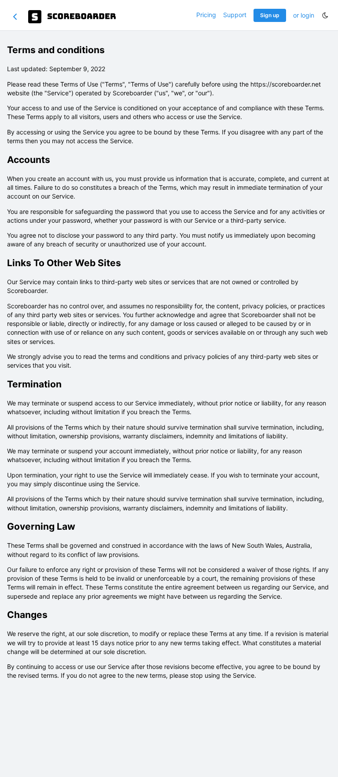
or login (303, 15)
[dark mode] (325, 15)
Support (234, 14)
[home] (72, 17)
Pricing (206, 14)
